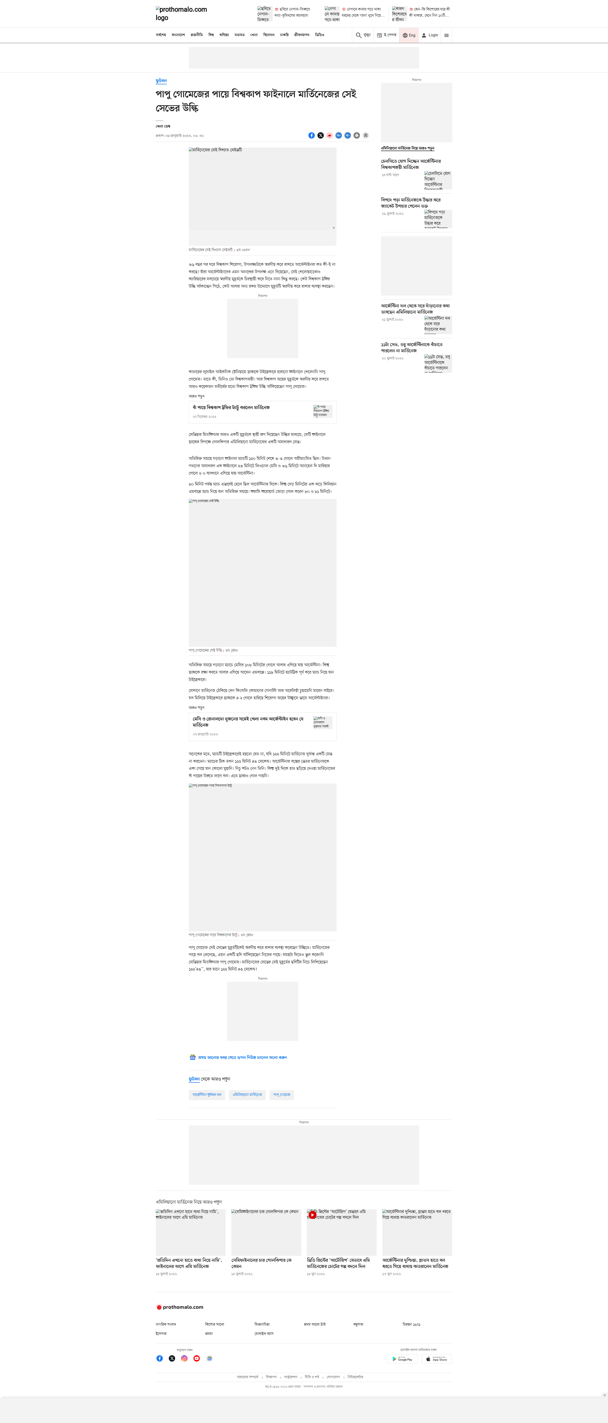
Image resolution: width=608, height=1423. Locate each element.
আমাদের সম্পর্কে (247, 1377)
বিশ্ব (211, 35)
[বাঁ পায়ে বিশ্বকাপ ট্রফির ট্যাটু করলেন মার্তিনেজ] (323, 411)
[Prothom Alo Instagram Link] (186, 1359)
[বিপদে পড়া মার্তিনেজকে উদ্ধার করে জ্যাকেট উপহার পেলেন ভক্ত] (438, 219)
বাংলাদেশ (178, 35)
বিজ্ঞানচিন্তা (262, 1324)
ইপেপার (161, 1334)
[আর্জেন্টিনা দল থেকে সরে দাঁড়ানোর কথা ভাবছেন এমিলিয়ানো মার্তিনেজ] (438, 325)
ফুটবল (161, 81)
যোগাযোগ (333, 1377)
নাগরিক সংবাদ (166, 1324)
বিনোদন (269, 35)
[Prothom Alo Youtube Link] (199, 1359)
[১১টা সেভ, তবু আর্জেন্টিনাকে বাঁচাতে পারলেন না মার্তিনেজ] (438, 363)
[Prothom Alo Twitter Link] (174, 1359)
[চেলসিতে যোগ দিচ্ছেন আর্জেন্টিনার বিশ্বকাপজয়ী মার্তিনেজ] (438, 180)
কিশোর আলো (214, 1324)
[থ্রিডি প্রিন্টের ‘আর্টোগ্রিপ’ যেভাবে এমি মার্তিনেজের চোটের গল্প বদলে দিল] (342, 1232)
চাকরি (284, 35)
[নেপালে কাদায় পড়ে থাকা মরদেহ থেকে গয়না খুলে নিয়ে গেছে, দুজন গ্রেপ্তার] (332, 13)
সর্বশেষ (161, 35)
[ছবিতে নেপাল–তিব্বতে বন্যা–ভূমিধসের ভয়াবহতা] (265, 13)
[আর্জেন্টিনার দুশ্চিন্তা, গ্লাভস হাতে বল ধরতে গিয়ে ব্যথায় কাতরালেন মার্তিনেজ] (417, 1232)
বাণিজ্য (224, 35)
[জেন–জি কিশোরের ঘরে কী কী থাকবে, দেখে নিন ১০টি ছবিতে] (399, 13)
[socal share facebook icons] (312, 138)
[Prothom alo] (188, 13)
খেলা (254, 35)
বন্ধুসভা (358, 1324)
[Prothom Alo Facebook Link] (162, 1359)
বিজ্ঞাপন (271, 1377)
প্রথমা (209, 1334)
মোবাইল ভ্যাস (264, 1334)
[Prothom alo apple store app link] (436, 1360)
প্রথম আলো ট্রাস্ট (315, 1324)
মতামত (240, 35)
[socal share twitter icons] (321, 138)
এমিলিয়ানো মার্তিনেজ (247, 1095)
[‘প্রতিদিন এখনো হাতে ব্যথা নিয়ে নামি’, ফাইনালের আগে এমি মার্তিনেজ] (191, 1232)
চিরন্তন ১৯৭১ (411, 1324)
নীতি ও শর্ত (312, 1377)
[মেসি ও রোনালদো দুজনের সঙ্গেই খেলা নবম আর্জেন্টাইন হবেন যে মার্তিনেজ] (323, 722)
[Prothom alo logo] (179, 1309)
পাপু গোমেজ (281, 1095)
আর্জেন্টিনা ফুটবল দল (207, 1095)
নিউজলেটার (355, 1377)
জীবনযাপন (301, 35)
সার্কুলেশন (290, 1377)
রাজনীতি (197, 35)
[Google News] (209, 1359)
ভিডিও (319, 35)
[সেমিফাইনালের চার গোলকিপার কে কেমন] (266, 1232)
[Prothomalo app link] (402, 1360)
